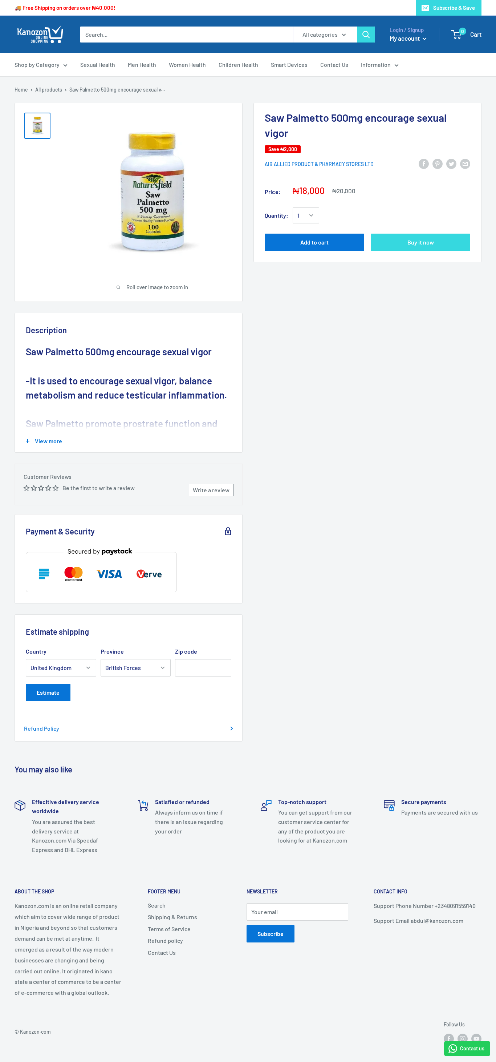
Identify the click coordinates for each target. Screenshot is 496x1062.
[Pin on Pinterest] (437, 163)
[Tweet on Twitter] (451, 163)
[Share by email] (465, 163)
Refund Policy (41, 728)
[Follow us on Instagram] (463, 1039)
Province (112, 651)
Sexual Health (97, 64)
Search (157, 905)
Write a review (211, 489)
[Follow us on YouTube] (476, 1039)
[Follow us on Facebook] (449, 1039)
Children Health (238, 64)
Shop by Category (37, 64)
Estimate (48, 692)
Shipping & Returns (172, 916)
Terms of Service (169, 928)
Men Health (142, 64)
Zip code (186, 651)
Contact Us (334, 64)
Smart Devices (289, 64)
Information (376, 64)
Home (21, 89)
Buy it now (420, 242)
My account (405, 38)
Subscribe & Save (454, 7)
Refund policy (165, 940)
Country (36, 651)
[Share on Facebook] (424, 163)
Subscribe (270, 933)
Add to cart (314, 242)
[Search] (366, 35)
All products (48, 89)
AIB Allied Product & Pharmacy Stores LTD (319, 164)
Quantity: (276, 215)
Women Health (187, 64)
